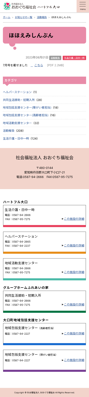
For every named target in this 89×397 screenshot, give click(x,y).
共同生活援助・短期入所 (19, 100)
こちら (38, 65)
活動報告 (8, 130)
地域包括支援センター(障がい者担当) (27, 107)
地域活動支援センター (17, 123)
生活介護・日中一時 (16, 138)
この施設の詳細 (74, 218)
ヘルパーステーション (17, 92)
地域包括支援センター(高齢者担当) (25, 115)
